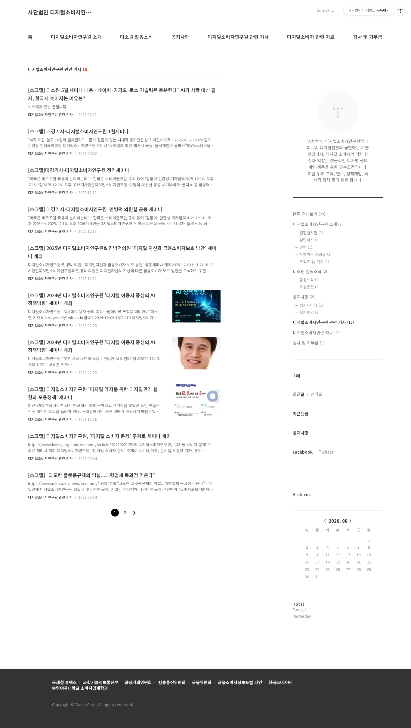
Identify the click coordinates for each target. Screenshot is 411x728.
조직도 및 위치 (314, 261)
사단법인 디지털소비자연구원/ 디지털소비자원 (61, 12)
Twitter (326, 452)
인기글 (316, 394)
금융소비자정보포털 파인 (240, 682)
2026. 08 (338, 521)
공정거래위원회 (138, 682)
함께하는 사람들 (315, 254)
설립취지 (309, 240)
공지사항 (180, 36)
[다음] (134, 513)
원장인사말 (311, 233)
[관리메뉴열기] (400, 10)
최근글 (298, 394)
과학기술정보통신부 (100, 682)
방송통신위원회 (172, 682)
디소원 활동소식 (310, 271)
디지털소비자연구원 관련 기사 (238, 36)
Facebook (303, 452)
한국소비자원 (280, 682)
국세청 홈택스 (64, 682)
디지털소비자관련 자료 (316, 332)
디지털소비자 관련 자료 (311, 36)
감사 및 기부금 (367, 36)
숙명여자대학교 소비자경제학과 (80, 688)
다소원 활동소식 (136, 36)
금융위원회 (202, 682)
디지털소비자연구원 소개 (76, 36)
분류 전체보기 (309, 214)
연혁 (305, 247)
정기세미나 (311, 305)
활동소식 (309, 279)
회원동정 (309, 287)
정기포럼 (309, 312)
